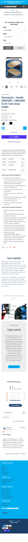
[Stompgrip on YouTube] (7, 513)
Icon (10, 117)
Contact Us (4, 469)
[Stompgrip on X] (6, 513)
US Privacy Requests (7, 496)
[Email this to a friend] (14, 247)
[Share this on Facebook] (6, 247)
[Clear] (7, 123)
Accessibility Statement (8, 497)
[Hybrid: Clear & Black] (3, 123)
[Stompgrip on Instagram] (4, 513)
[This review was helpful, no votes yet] (20, 454)
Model (5, 34)
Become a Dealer (6, 503)
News (3, 465)
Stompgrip (15, 521)
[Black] (11, 123)
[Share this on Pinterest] (10, 247)
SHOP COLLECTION (14, 367)
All (17, 10)
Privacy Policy (5, 492)
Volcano (4, 117)
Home (12, 10)
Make (4, 27)
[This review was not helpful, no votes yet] (23, 454)
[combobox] (19, 421)
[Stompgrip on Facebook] (2, 513)
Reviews (4, 483)
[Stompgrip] (10, 6)
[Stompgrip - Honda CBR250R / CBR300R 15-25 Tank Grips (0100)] (14, 67)
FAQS (3, 470)
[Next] (18, 83)
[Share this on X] (2, 247)
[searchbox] (12, 412)
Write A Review (15, 405)
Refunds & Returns (6, 489)
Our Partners (5, 472)
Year (4, 40)
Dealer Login (5, 505)
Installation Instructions (8, 480)
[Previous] (10, 83)
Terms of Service (6, 494)
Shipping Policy (5, 491)
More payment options (14, 141)
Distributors (5, 474)
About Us (4, 467)
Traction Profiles (6, 481)
